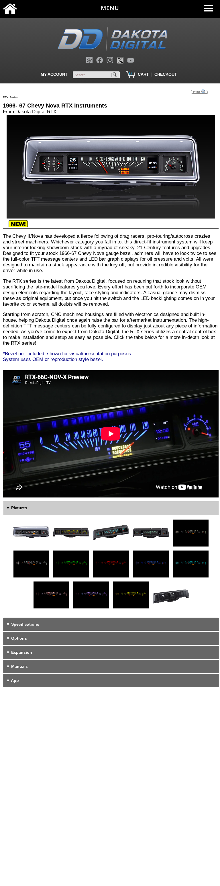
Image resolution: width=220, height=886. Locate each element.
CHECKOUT (165, 74)
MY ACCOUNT (54, 74)
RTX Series (10, 97)
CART (143, 74)
